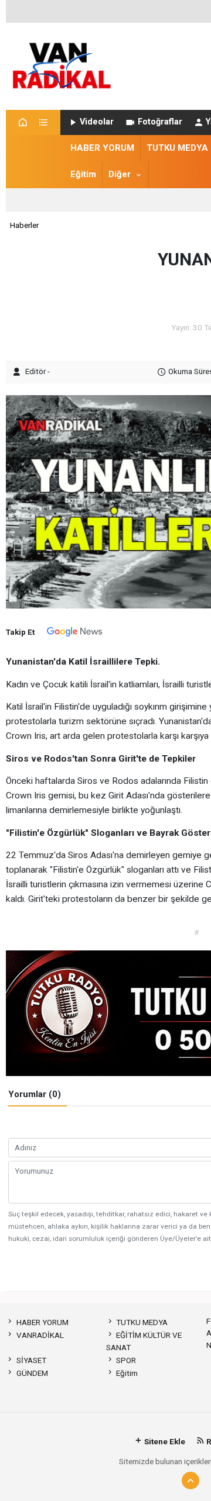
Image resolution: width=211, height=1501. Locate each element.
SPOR (126, 1360)
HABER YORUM (102, 148)
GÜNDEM (31, 1373)
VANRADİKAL (39, 1335)
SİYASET (31, 1360)
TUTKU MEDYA (177, 148)
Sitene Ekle (163, 1441)
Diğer (119, 174)
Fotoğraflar (160, 122)
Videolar (97, 122)
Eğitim (83, 174)
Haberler (24, 225)
